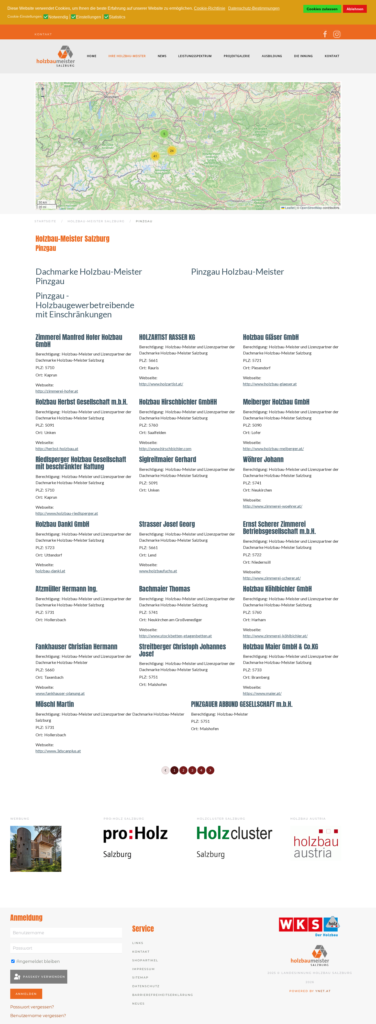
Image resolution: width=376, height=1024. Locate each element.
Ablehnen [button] (355, 9)
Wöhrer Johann (263, 459)
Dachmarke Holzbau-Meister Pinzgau (89, 276)
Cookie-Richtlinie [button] (209, 8)
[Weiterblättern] (210, 770)
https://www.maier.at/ (262, 693)
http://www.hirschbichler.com (165, 448)
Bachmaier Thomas (164, 589)
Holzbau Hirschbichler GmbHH (178, 402)
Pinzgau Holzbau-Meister (237, 271)
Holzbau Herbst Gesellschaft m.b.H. (82, 402)
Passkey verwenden (43, 976)
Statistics (117, 17)
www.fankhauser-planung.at (60, 693)
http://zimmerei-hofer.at (57, 390)
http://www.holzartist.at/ (161, 383)
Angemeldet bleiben (37, 961)
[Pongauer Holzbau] (35, 848)
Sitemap (140, 977)
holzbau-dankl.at (50, 570)
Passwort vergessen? (32, 1007)
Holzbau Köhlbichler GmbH (277, 589)
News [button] (162, 56)
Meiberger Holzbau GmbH (276, 402)
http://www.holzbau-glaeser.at (270, 383)
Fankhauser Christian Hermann (76, 646)
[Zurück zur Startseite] (56, 56)
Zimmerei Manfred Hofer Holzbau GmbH (79, 340)
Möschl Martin (55, 704)
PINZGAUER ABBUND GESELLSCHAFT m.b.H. (242, 704)
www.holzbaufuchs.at (158, 570)
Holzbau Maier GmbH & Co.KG (280, 646)
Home (91, 56)
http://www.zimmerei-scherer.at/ (272, 577)
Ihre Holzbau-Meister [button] (127, 56)
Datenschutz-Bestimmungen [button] (254, 8)
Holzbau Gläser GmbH (271, 337)
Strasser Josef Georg (167, 524)
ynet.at (323, 991)
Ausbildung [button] (272, 56)
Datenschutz (146, 986)
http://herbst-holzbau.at (57, 448)
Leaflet (289, 207)
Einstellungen (88, 17)
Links (137, 943)
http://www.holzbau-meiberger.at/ (273, 448)
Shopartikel (145, 960)
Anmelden (26, 994)
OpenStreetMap (311, 207)
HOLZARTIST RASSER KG (167, 337)
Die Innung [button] (303, 56)
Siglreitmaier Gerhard (167, 459)
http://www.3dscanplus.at (58, 750)
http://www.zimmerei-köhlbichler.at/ (275, 635)
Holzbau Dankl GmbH (62, 524)
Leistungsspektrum (195, 56)
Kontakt (43, 34)
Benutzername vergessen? (38, 1015)
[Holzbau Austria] (315, 842)
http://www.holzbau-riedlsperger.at (67, 513)
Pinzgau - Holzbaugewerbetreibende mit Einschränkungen (85, 304)
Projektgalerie (237, 56)
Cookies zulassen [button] (322, 9)
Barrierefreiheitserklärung (162, 995)
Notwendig (58, 17)
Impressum (143, 969)
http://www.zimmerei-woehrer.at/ (272, 506)
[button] (164, 134)
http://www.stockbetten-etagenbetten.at (175, 635)
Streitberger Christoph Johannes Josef (182, 650)
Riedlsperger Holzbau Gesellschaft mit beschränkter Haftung (81, 463)
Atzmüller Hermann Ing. (66, 589)
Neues (138, 1003)
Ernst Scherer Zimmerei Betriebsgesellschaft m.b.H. (279, 527)
